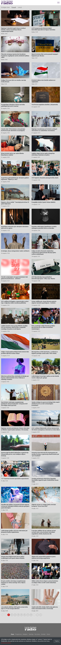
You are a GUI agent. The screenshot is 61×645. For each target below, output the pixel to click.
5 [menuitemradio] (21, 614)
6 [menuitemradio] (24, 614)
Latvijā (20, 7)
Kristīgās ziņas (5, 7)
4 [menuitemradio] (18, 614)
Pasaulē (13, 7)
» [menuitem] (40, 614)
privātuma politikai (6, 643)
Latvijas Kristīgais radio (7, 2)
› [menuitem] (37, 614)
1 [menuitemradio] (8, 614)
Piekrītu (57, 641)
